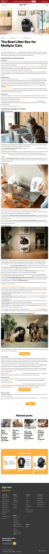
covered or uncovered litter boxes (32, 297)
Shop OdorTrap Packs (24, 389)
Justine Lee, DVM (3, 428)
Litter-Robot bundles (34, 309)
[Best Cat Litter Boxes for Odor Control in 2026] (18, 423)
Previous (19, 403)
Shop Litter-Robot (24, 353)
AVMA (16, 52)
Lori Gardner (7, 38)
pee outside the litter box (22, 65)
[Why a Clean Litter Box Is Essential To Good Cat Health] (6, 423)
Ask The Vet (11, 8)
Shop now (33, 1)
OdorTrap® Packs (6, 470)
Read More (3, 442)
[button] (44, 5)
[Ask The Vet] (9, 429)
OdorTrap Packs (15, 387)
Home (3, 8)
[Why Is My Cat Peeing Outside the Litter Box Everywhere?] (30, 424)
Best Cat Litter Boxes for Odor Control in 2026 (16, 434)
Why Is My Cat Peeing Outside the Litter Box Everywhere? (29, 435)
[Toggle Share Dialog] (46, 34)
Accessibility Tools (29, 511)
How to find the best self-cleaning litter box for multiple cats (13, 286)
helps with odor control (12, 380)
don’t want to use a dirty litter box (24, 78)
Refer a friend (45, 1)
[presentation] (24, 514)
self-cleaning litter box (6, 265)
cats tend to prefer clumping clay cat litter (28, 101)
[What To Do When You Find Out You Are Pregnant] (43, 423)
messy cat (40, 209)
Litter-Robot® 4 (21, 470)
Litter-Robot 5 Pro (28, 275)
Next (30, 403)
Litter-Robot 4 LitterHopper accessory (15, 373)
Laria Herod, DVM (19, 38)
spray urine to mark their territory (34, 65)
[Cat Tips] (21, 429)
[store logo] (8, 488)
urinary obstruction (9, 86)
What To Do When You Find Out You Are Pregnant (41, 435)
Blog (6, 8)
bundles (38, 397)
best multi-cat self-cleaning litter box (39, 290)
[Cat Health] (9, 431)
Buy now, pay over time (4, 1)
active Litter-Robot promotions (8, 399)
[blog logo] (25, 5)
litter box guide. (21, 106)
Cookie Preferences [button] (29, 509)
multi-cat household (32, 148)
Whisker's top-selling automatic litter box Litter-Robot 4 (11, 383)
